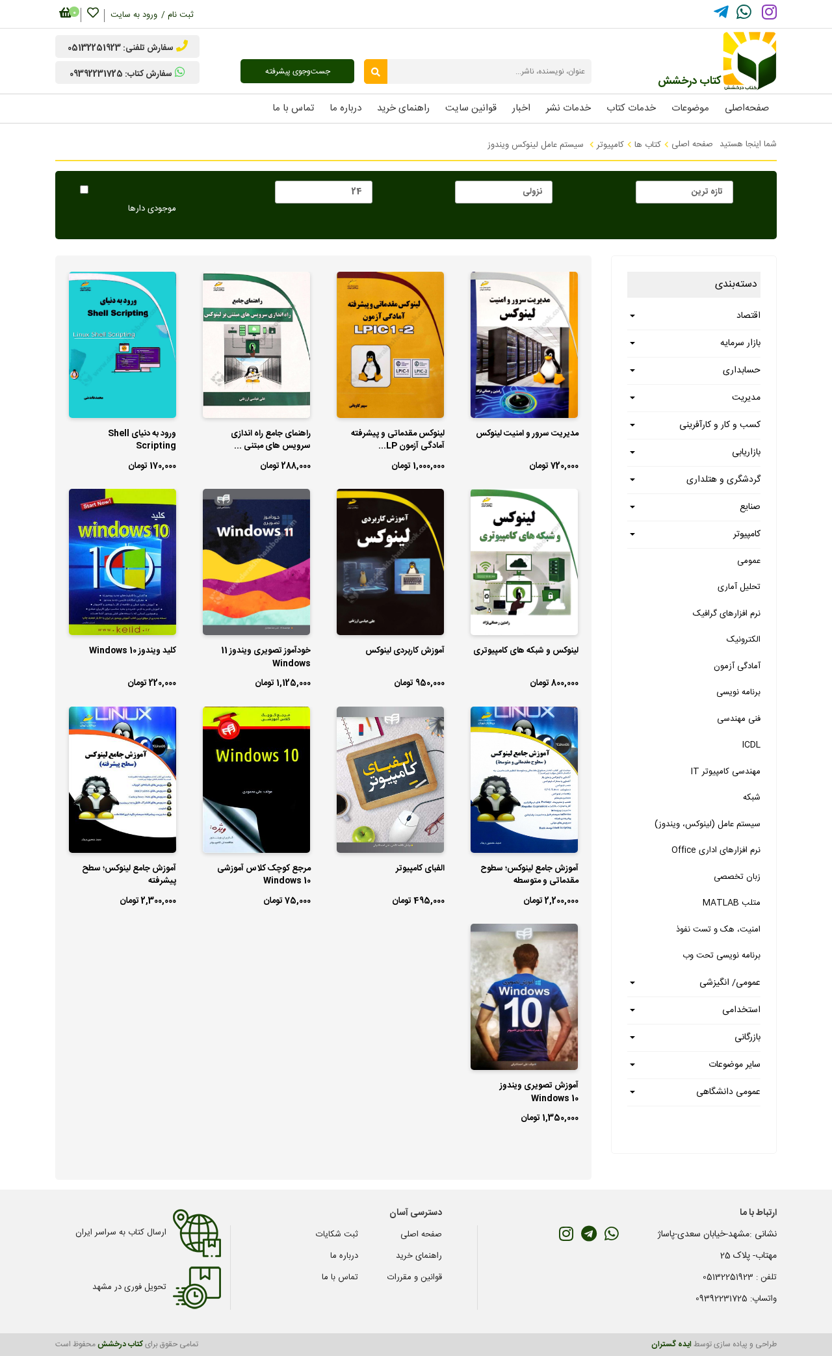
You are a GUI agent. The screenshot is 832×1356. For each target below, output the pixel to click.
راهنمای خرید (419, 1256)
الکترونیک (743, 639)
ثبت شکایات (337, 1234)
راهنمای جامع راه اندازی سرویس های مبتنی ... (271, 441)
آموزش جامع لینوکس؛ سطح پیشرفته (129, 876)
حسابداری (741, 370)
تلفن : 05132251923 (740, 1277)
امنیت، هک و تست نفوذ (718, 929)
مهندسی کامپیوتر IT (725, 771)
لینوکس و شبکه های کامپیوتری (525, 651)
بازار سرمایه (740, 343)
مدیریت (746, 398)
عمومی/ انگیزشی (729, 983)
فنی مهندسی (738, 719)
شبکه (751, 797)
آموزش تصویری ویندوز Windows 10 (539, 1093)
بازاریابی (746, 452)
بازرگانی (747, 1037)
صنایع (750, 507)
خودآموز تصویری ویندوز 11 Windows (266, 658)
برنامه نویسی (738, 692)
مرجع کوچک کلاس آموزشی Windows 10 (264, 876)
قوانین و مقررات (414, 1277)
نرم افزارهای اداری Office (715, 850)
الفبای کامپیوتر (420, 869)
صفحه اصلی (692, 144)
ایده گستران (671, 1344)
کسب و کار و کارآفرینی (719, 425)
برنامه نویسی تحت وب (721, 955)
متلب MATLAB (731, 903)
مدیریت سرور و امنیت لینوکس (527, 434)
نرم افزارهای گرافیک (726, 613)
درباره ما (344, 1256)
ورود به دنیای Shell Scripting (142, 441)
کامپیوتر (610, 145)
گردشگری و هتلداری (723, 480)
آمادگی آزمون (737, 666)
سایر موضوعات (734, 1065)
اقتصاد (748, 316)
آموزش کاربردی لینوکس (405, 651)
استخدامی (741, 1010)
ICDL (751, 745)
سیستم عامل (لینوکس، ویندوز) (707, 824)
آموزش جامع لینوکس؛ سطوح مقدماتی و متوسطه (529, 876)
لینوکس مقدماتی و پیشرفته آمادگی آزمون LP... (398, 441)
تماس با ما (340, 1277)
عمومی (748, 561)
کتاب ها (647, 145)
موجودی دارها (152, 209)
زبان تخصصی (737, 877)
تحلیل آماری (739, 587)
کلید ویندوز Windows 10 (132, 651)
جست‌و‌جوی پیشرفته (297, 71)
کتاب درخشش (120, 1344)
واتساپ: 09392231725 (736, 1299)
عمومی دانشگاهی (728, 1092)
